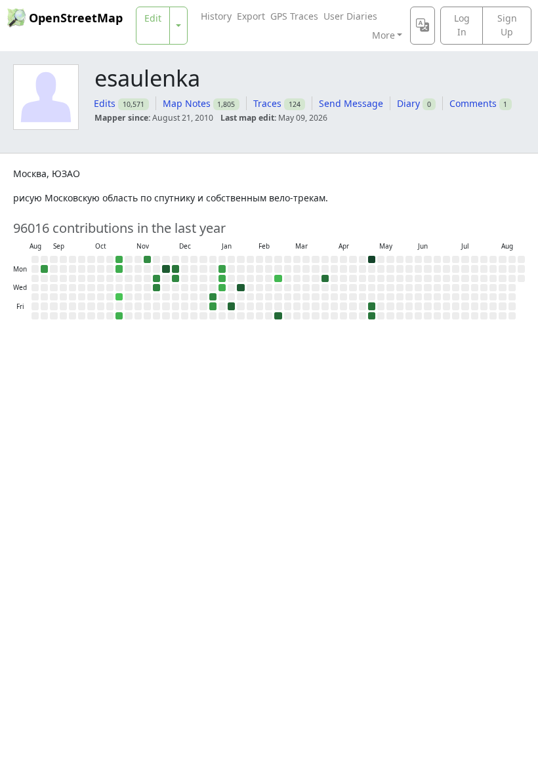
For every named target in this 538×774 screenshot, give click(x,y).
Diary (408, 103)
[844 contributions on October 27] (119, 268)
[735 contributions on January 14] (222, 287)
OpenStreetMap (76, 18)
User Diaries (350, 16)
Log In (462, 25)
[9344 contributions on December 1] (165, 268)
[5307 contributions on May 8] (371, 306)
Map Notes (187, 103)
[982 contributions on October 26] (119, 259)
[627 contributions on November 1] (119, 315)
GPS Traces (294, 16)
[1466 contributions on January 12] (222, 268)
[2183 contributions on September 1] (44, 268)
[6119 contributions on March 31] (325, 278)
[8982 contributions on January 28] (240, 287)
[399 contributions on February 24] (277, 278)
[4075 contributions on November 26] (156, 287)
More (383, 35)
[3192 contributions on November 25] (156, 278)
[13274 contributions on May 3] (371, 259)
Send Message (351, 103)
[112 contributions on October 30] (119, 296)
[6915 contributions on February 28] (277, 315)
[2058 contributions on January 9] (213, 306)
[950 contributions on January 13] (222, 278)
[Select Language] (422, 26)
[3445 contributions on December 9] (175, 278)
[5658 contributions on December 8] (175, 268)
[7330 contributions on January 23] (231, 306)
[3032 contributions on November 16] (147, 259)
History (216, 16)
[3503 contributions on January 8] (213, 296)
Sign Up (507, 25)
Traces (267, 103)
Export (251, 16)
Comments (473, 103)
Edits (104, 103)
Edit (152, 18)
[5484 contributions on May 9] (371, 315)
